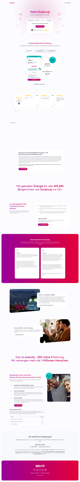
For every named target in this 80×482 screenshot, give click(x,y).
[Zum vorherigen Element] (16, 111)
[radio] (28, 51)
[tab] (31, 20)
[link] (67, 2)
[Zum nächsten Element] (18, 111)
